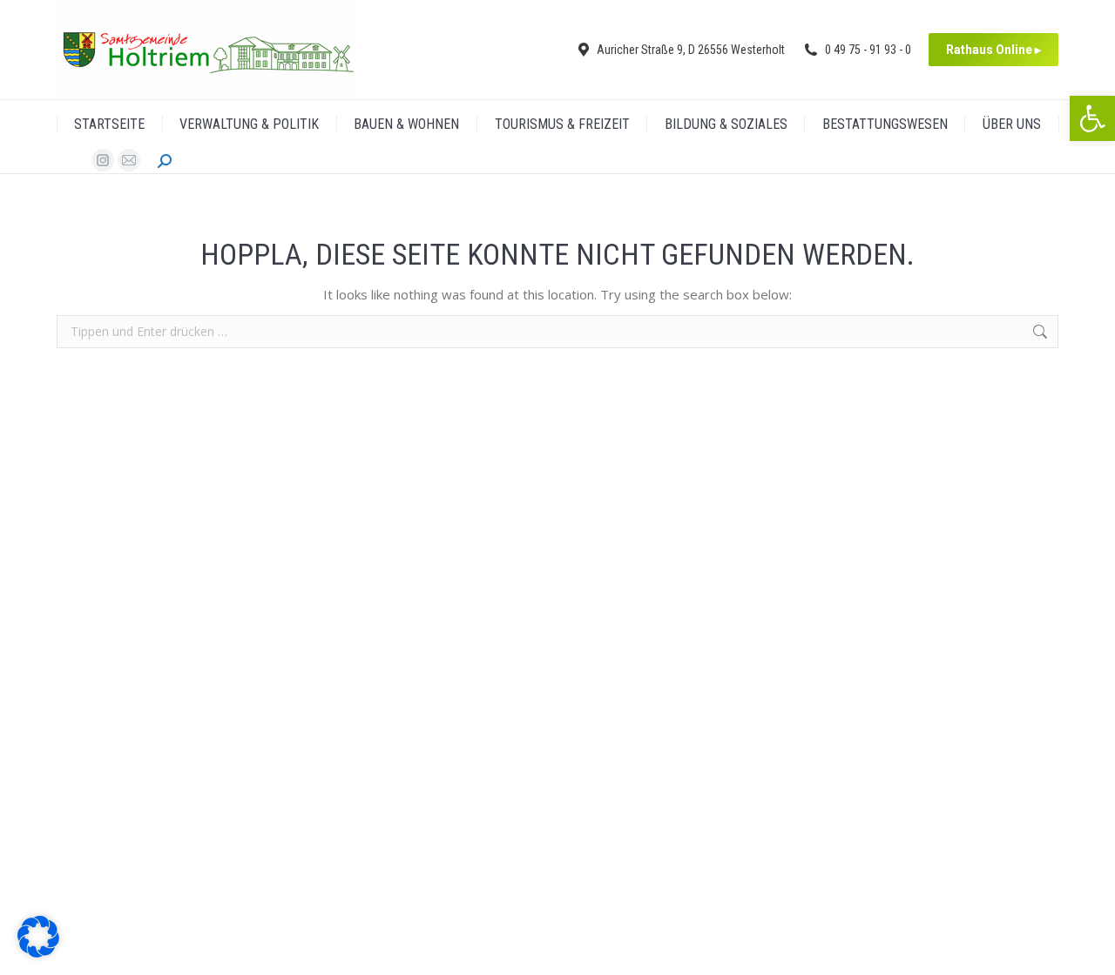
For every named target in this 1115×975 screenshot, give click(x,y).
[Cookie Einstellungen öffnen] (38, 952)
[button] (1092, 118)
